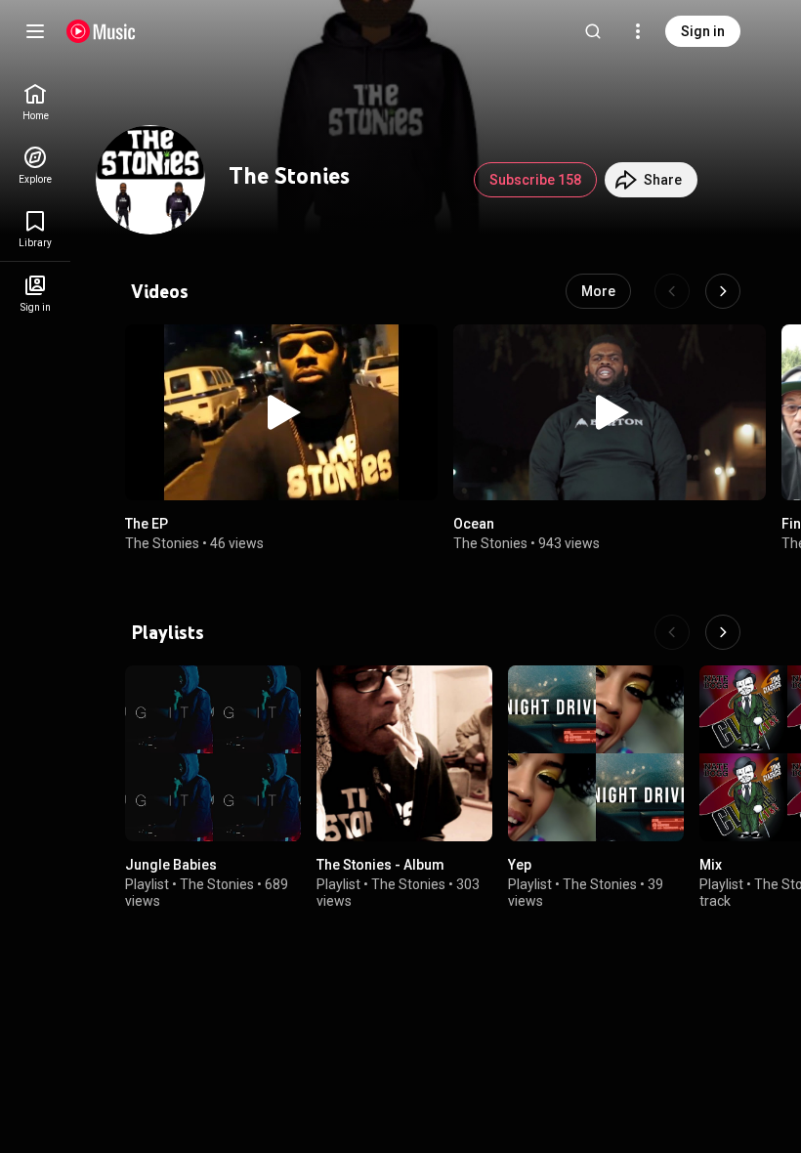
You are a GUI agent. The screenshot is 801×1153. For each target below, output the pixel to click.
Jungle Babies (171, 865)
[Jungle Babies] (213, 753)
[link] (35, 102)
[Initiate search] (593, 31)
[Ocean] (609, 412)
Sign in (703, 31)
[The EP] (281, 412)
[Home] (101, 31)
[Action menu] (416, 349)
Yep (519, 865)
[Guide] (35, 31)
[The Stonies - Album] (404, 753)
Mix (710, 865)
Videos (160, 291)
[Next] (723, 291)
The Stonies (162, 543)
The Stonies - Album (380, 865)
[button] (281, 412)
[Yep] (596, 753)
